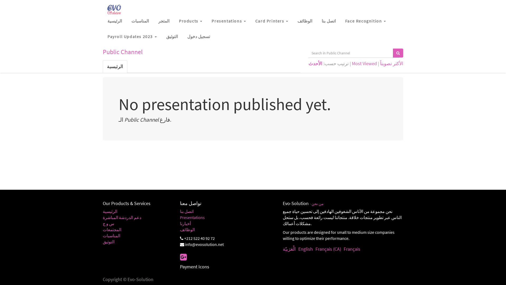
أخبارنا (185, 223)
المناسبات (111, 235)
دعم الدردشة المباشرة (122, 217)
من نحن (318, 204)
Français (352, 249)
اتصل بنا (186, 211)
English (305, 249)
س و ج (108, 223)
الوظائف (187, 229)
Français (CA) (328, 249)
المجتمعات (112, 229)
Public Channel (123, 52)
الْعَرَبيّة (289, 249)
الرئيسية (115, 66)
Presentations (192, 217)
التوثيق (108, 241)
